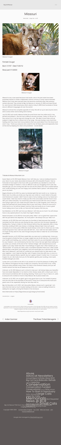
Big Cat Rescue (8, 5)
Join (51, 410)
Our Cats (36, 410)
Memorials (25, 18)
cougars (12, 296)
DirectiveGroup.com (36, 417)
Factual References (28, 411)
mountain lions (5, 296)
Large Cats (31, 18)
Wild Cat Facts (44, 410)
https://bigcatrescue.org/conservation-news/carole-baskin (30, 311)
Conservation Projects (25, 410)
